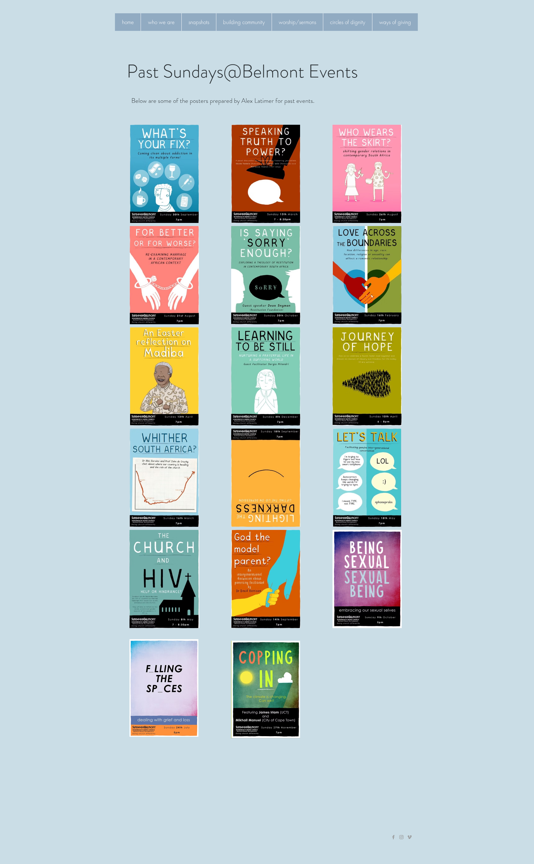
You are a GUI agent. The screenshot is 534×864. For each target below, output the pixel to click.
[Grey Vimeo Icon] (409, 837)
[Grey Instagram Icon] (401, 837)
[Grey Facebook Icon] (393, 837)
